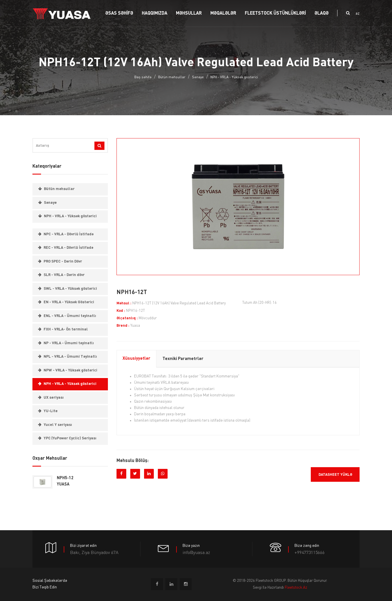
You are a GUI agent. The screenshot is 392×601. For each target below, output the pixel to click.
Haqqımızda (154, 13)
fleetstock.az (296, 588)
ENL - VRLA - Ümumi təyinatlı (70, 316)
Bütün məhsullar (171, 77)
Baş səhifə (143, 77)
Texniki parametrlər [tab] (182, 359)
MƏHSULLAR (189, 13)
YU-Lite (51, 411)
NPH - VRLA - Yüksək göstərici (234, 77)
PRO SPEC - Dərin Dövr (63, 261)
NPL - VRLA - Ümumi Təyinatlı (70, 357)
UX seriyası (54, 398)
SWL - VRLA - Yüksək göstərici (70, 289)
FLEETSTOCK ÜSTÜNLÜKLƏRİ (275, 13)
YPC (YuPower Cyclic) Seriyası (70, 438)
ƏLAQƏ (322, 13)
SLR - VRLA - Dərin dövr (64, 275)
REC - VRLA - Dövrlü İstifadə (68, 248)
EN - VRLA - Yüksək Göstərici (69, 302)
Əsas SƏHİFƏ (119, 13)
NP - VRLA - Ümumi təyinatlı (69, 343)
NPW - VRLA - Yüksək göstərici (70, 370)
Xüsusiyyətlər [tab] (136, 359)
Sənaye (198, 77)
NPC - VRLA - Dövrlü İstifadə (69, 234)
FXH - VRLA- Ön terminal (66, 329)
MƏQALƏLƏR (223, 13)
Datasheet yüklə (335, 475)
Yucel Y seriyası (58, 425)
